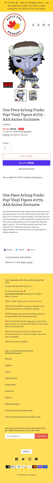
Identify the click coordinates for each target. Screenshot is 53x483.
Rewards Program (12, 404)
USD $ (26, 452)
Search (8, 372)
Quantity (6, 143)
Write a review (27, 262)
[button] (17, 132)
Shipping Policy (11, 378)
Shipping (6, 135)
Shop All (8, 359)
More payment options (27, 169)
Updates (8, 365)
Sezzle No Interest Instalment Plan (19, 410)
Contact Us (9, 391)
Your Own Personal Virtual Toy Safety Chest (22, 417)
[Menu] (48, 25)
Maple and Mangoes (29, 475)
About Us (8, 398)
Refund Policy (10, 385)
